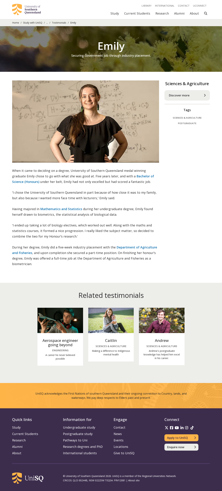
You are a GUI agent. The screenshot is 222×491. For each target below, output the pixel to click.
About (194, 13)
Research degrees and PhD (83, 447)
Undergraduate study (79, 427)
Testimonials (59, 22)
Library (146, 5)
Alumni (179, 13)
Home (15, 22)
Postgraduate (187, 123)
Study (114, 13)
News (118, 434)
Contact (184, 5)
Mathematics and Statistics (61, 209)
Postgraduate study (78, 434)
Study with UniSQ (32, 22)
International (164, 5)
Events (118, 440)
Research (162, 13)
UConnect (200, 5)
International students (80, 453)
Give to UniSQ (124, 453)
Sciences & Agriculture (187, 117)
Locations (121, 447)
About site (134, 480)
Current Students (137, 13)
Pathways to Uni (75, 440)
